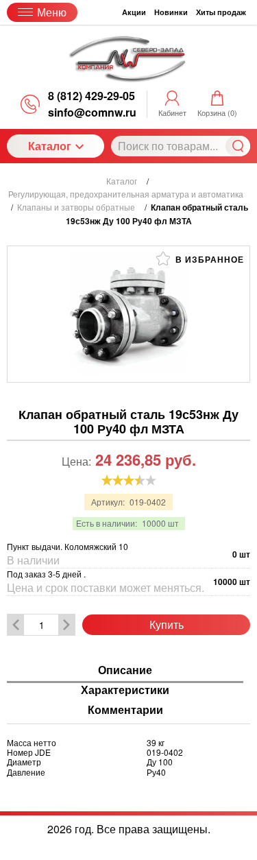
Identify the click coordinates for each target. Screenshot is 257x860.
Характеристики (125, 690)
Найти (237, 146)
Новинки (171, 12)
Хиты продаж (221, 12)
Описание (125, 670)
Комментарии (125, 710)
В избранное (208, 259)
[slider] (128, 480)
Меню (51, 12)
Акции (134, 12)
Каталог (49, 146)
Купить (166, 624)
